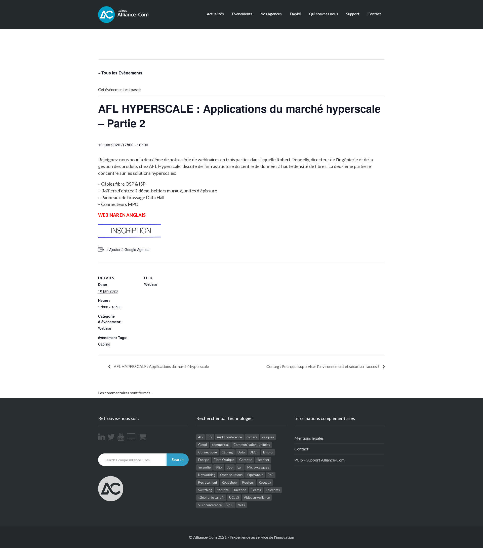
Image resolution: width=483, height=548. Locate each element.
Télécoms (273, 490)
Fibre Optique (224, 460)
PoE (270, 475)
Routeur (248, 482)
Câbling (104, 344)
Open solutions (231, 475)
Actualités (215, 14)
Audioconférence (229, 437)
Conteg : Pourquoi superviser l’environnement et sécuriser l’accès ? (323, 366)
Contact (374, 14)
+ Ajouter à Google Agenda (127, 249)
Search (178, 459)
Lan (240, 467)
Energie (203, 460)
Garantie (245, 460)
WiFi (241, 505)
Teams (256, 490)
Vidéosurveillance (257, 497)
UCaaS (234, 497)
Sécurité (223, 490)
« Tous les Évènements (120, 73)
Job (230, 467)
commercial (220, 445)
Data (241, 452)
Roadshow (229, 482)
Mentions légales (309, 438)
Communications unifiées (251, 445)
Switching (205, 490)
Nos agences (271, 14)
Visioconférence (210, 505)
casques (268, 437)
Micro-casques (258, 467)
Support (352, 14)
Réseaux (265, 482)
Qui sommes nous (323, 14)
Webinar (104, 328)
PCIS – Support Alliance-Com (319, 459)
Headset (263, 460)
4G (200, 437)
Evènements (242, 14)
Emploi (295, 14)
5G (210, 437)
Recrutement (207, 482)
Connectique (207, 452)
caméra (252, 437)
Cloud (202, 445)
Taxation (239, 490)
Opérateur (255, 475)
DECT (254, 452)
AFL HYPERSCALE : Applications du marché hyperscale (161, 366)
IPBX (218, 467)
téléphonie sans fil (211, 497)
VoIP (229, 505)
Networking (206, 475)
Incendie (204, 467)
